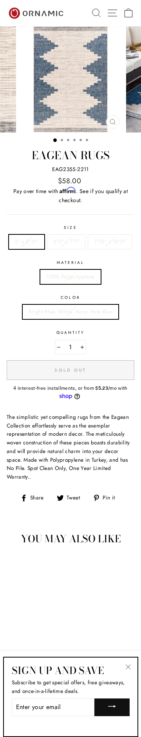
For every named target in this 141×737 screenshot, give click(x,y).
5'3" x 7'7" (66, 241)
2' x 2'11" (26, 241)
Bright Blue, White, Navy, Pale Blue (70, 311)
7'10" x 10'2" (110, 241)
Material (70, 262)
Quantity (70, 332)
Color (70, 297)
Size (70, 227)
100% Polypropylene (70, 276)
